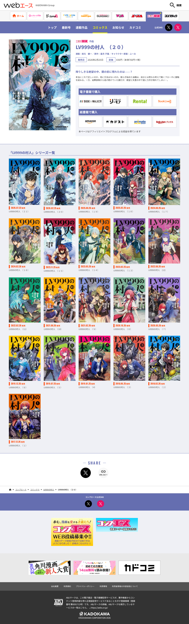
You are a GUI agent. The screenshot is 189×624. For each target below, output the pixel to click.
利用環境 (103, 586)
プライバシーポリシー (85, 586)
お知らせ (118, 27)
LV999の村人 (48, 489)
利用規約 (67, 586)
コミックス (100, 27)
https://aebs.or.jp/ (99, 607)
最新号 (66, 27)
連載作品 (81, 27)
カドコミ (135, 27)
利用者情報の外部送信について (125, 586)
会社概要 (55, 586)
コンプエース (20, 489)
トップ (52, 27)
